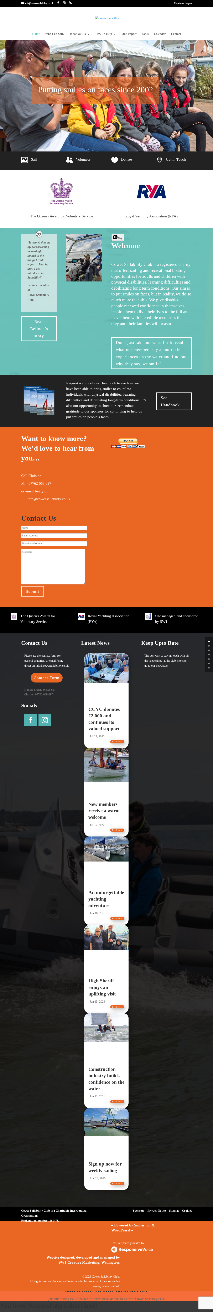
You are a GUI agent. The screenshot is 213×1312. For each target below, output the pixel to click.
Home (36, 34)
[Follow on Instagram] (44, 720)
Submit (32, 591)
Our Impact (129, 34)
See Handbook (170, 401)
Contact (176, 34)
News (145, 34)
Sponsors (138, 1210)
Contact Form (46, 677)
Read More (117, 742)
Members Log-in (183, 3)
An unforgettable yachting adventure (106, 899)
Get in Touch (176, 159)
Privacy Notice (156, 1210)
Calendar (160, 34)
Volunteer (83, 159)
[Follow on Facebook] (30, 720)
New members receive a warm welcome (104, 811)
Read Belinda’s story (39, 328)
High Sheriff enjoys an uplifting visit (102, 987)
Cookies (187, 1210)
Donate (126, 159)
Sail (34, 159)
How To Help (103, 34)
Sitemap (174, 1210)
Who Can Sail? (54, 34)
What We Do (78, 34)
